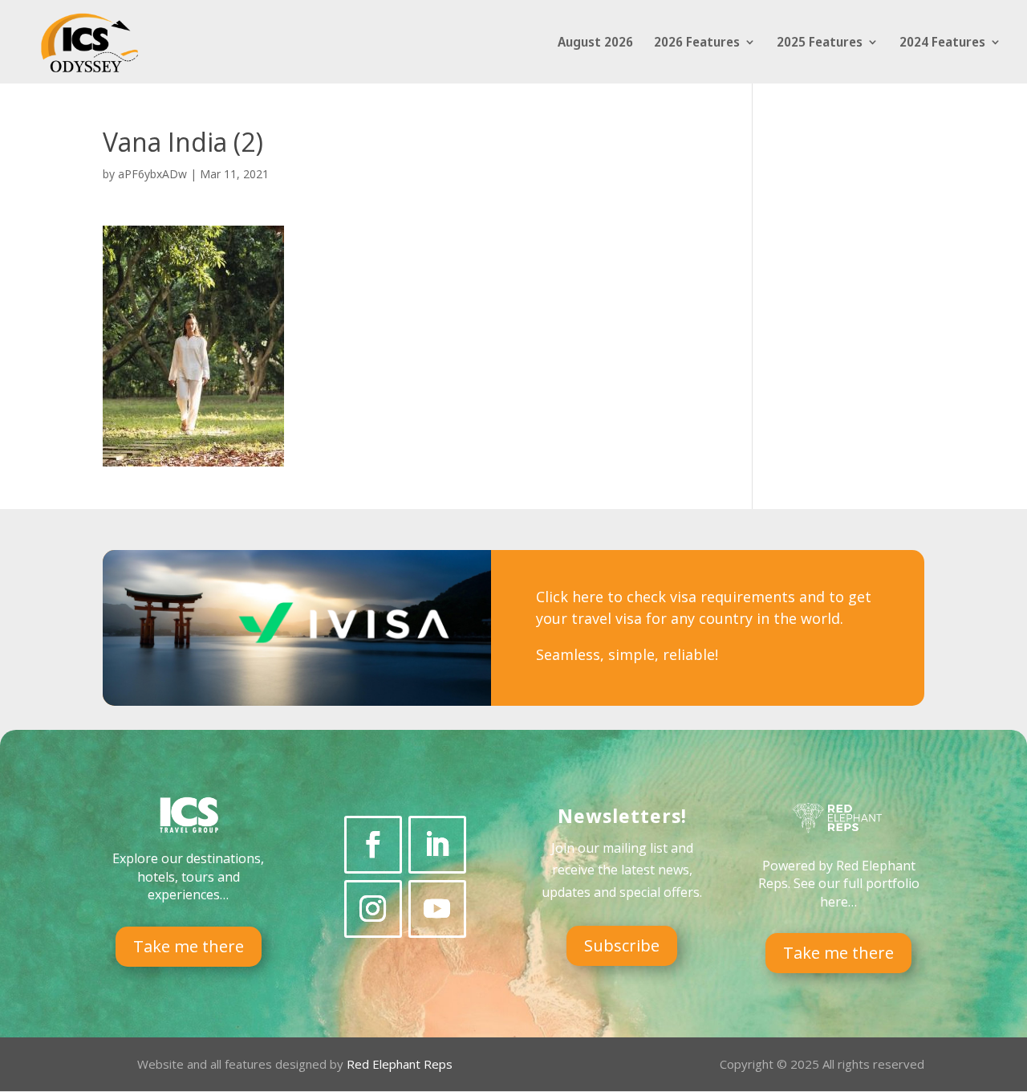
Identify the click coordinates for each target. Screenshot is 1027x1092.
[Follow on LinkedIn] (437, 845)
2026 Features (697, 43)
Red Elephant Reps (401, 1064)
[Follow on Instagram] (373, 909)
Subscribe (622, 945)
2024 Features (942, 43)
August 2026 (595, 43)
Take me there (188, 946)
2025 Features (820, 43)
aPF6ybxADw (152, 173)
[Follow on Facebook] (373, 845)
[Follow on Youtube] (437, 909)
